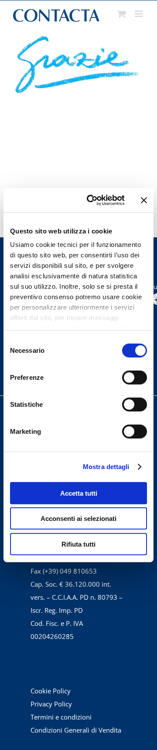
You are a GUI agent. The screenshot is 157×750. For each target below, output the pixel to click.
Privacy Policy (51, 703)
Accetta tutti (78, 493)
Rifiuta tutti (78, 543)
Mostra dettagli (106, 466)
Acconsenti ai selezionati (78, 518)
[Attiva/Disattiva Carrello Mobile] (121, 13)
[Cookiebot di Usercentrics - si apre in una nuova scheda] (92, 200)
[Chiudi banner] (144, 200)
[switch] (134, 377)
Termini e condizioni (61, 717)
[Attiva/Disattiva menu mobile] (139, 13)
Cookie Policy (51, 690)
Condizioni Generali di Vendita (76, 730)
